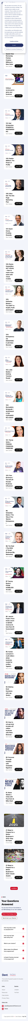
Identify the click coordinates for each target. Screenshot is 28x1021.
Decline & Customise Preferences (14, 49)
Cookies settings (14, 41)
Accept (14, 45)
